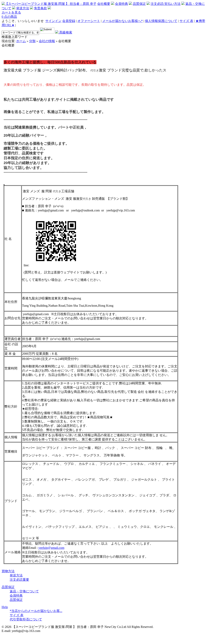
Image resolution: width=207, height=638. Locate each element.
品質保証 (139, 3)
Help (5, 607)
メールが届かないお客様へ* (122, 21)
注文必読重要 (19, 579)
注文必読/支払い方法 (166, 3)
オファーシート (88, 21)
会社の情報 (47, 41)
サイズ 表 (186, 21)
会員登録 (68, 21)
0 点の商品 (9, 16)
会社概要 (103, 3)
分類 (32, 41)
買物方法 (8, 571)
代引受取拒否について (26, 619)
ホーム (21, 41)
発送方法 (22, 8)
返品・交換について (24, 591)
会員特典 (121, 3)
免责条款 (40, 8)
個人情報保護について (161, 21)
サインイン (53, 21)
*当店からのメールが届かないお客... (36, 611)
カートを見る (11, 12)
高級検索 (65, 32)
